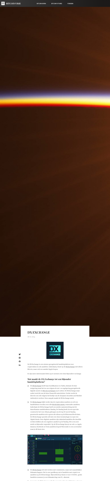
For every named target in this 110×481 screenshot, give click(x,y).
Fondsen (70, 3)
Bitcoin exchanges (49, 391)
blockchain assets (58, 404)
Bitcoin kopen (41, 3)
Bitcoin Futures (56, 3)
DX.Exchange (70, 367)
